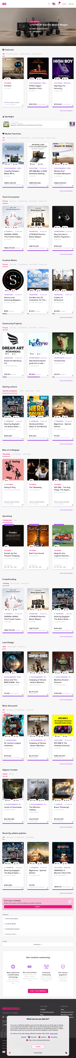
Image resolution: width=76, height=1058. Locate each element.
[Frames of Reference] (63, 280)
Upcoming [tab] (13, 201)
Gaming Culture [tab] (37, 54)
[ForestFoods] (63, 343)
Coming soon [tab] (7, 520)
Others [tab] (38, 391)
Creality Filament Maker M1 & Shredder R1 (11, 173)
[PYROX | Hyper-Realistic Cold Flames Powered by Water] (38, 68)
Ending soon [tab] (43, 201)
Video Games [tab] (29, 391)
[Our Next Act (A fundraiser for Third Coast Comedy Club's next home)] (38, 280)
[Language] (53, 4)
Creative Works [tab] (25, 54)
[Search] (49, 4)
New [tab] (15, 520)
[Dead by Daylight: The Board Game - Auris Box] (13, 406)
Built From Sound (36, 553)
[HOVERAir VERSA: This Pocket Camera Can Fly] (13, 216)
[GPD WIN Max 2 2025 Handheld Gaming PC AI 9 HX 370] (38, 153)
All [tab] (4, 54)
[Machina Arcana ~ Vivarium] (63, 662)
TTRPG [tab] (21, 391)
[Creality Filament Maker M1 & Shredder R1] (13, 153)
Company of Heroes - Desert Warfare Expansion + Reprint (38, 682)
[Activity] (58, 4)
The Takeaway (35, 487)
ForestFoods (59, 361)
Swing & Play (9, 487)
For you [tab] (5, 201)
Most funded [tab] (15, 583)
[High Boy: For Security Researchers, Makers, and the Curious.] (63, 68)
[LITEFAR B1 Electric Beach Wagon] (38, 216)
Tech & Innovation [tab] (12, 54)
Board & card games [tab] (10, 391)
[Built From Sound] (38, 535)
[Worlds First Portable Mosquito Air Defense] (63, 153)
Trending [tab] (6, 583)
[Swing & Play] (13, 469)
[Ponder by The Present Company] (13, 535)
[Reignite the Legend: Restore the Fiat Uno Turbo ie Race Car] (63, 535)
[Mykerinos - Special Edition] (63, 406)
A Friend (7, 86)
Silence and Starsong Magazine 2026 (12, 300)
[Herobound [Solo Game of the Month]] (38, 406)
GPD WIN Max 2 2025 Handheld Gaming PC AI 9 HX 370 (38, 173)
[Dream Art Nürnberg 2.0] (13, 343)
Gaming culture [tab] (51, 138)
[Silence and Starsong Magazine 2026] (13, 280)
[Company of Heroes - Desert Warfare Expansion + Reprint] (38, 662)
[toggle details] (23, 106)
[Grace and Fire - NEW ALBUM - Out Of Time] (13, 662)
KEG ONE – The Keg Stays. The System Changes (62, 489)
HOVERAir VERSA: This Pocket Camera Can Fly (13, 236)
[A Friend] (13, 68)
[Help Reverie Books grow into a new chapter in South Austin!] (38, 343)
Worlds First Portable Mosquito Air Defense (62, 173)
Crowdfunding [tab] (22, 201)
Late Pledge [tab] (33, 201)
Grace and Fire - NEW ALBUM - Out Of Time (13, 682)
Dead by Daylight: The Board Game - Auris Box (12, 426)
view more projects (66, 110)
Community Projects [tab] (38, 138)
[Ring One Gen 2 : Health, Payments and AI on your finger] (63, 216)
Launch (37, 906)
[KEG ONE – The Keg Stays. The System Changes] (63, 469)
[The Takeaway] (38, 469)
